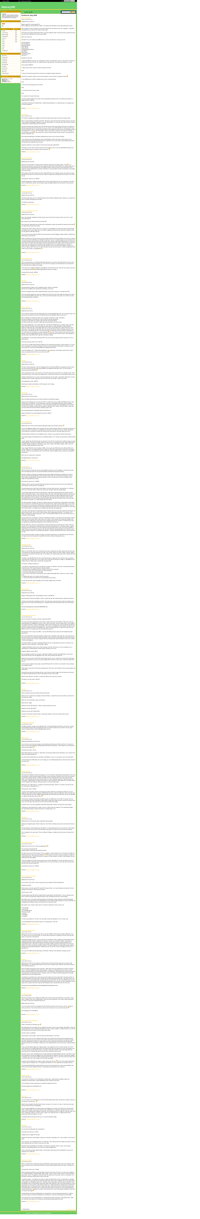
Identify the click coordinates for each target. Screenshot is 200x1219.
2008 (16, 36)
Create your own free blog (26, 0)
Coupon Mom (4, 59)
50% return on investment (29, 1020)
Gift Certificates (26, 422)
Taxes (3, 47)
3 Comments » (36, 583)
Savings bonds (26, 544)
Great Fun (24, 392)
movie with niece (26, 258)
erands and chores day (28, 615)
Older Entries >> (71, 1209)
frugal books (25, 1075)
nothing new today (27, 191)
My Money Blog (5, 64)
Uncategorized (5, 50)
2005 (16, 41)
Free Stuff (4, 38)
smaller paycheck (26, 158)
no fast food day (26, 994)
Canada (3, 30)
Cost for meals (5, 32)
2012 (16, 30)
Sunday (23, 1125)
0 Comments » (36, 108)
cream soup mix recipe (28, 876)
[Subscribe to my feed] (3, 23)
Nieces (3, 41)
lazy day (24, 1096)
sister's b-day (25, 307)
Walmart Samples (5, 73)
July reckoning (26, 18)
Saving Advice (48, 1213)
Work (3, 48)
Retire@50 (36, 1213)
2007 (16, 38)
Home (22, 12)
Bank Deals (4, 55)
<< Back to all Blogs (5, 0)
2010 (16, 34)
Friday (23, 360)
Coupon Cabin (5, 57)
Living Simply (4, 60)
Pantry (3, 43)
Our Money (4, 66)
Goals (3, 39)
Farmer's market (26, 1160)
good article (25, 589)
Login (19, 0)
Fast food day (25, 771)
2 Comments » (36, 460)
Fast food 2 (24, 737)
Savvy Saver (4, 69)
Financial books (5, 36)
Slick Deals (4, 71)
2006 (16, 39)
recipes (3, 45)
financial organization (28, 930)
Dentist (23, 959)
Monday (23, 281)
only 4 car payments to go (29, 211)
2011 (16, 32)
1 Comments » (36, 151)
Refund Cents (4, 68)
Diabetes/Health (5, 34)
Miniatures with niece (28, 842)
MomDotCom (4, 62)
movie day (24, 114)
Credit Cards (25, 466)
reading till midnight (27, 722)
